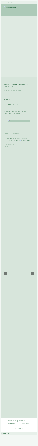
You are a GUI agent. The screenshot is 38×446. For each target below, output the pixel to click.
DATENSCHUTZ (25, 424)
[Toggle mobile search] (30, 11)
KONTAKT (22, 421)
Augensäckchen (9, 144)
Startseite (6, 146)
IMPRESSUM (12, 424)
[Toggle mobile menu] (33, 11)
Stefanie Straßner (18, 84)
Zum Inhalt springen (7, 2)
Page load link (5, 433)
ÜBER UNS (12, 421)
